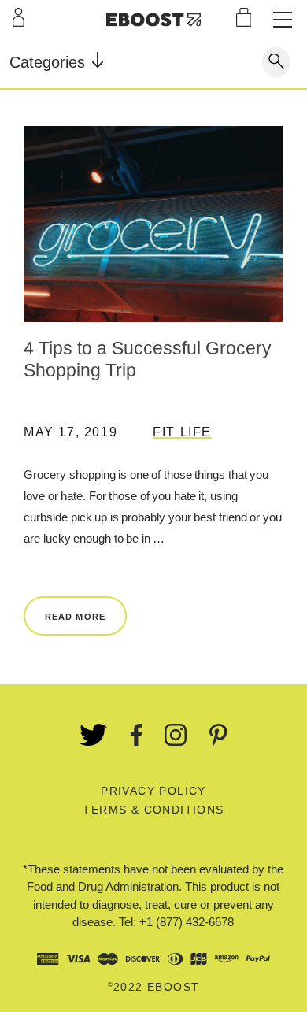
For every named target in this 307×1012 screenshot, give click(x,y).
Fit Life (182, 432)
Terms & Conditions (153, 809)
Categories (49, 62)
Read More (75, 616)
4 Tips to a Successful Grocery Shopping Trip (148, 359)
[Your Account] (18, 17)
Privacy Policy (153, 790)
